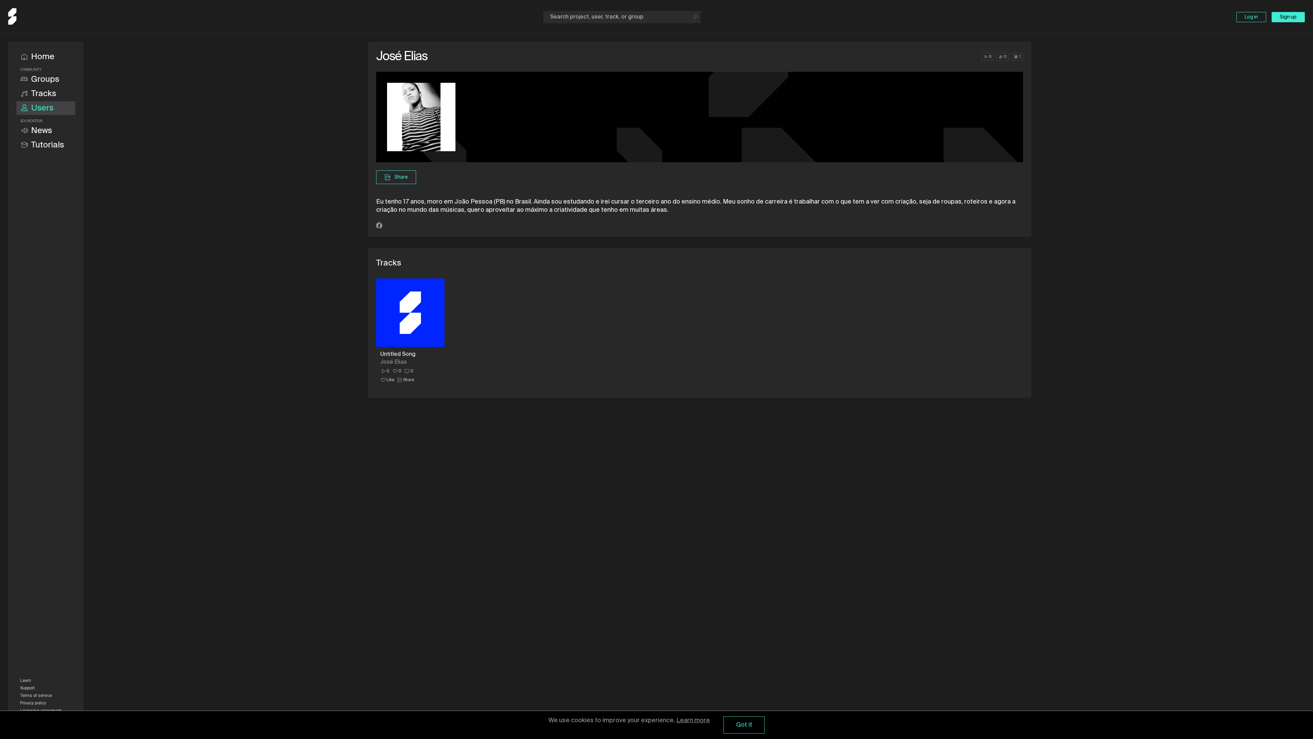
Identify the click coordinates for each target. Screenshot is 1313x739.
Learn (25, 681)
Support (27, 688)
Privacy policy (33, 703)
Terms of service (36, 696)
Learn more (693, 720)
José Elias (393, 362)
